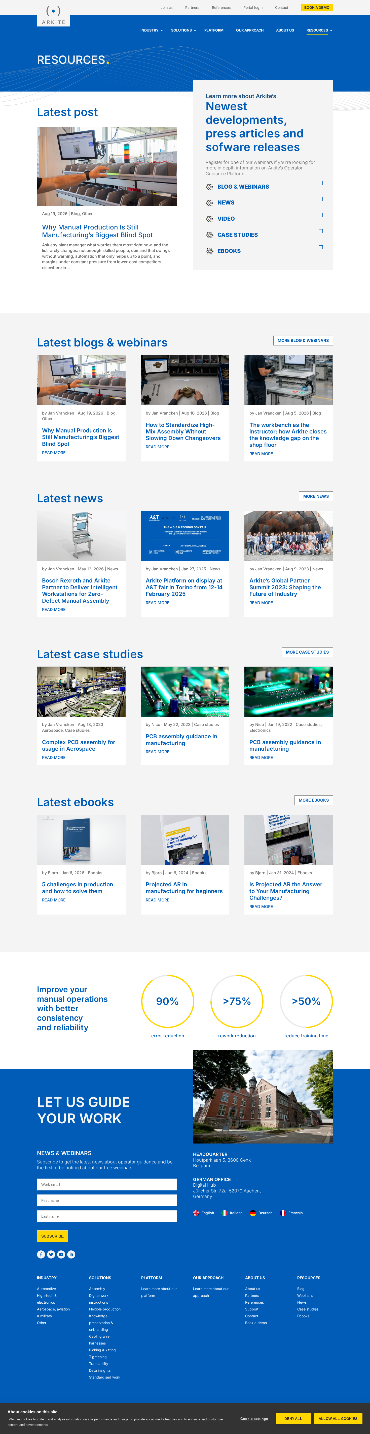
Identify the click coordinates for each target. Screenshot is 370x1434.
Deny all (293, 1419)
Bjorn (53, 872)
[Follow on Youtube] (61, 1254)
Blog (75, 213)
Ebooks (95, 872)
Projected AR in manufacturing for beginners (184, 887)
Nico (156, 724)
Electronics (260, 730)
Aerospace (52, 730)
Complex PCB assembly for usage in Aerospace (78, 745)
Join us (167, 7)
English (208, 1212)
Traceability (98, 1363)
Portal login (253, 7)
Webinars (305, 1295)
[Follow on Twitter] (51, 1254)
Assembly (97, 1288)
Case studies (77, 730)
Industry (149, 30)
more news (316, 496)
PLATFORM (151, 1277)
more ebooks (314, 800)
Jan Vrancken (61, 413)
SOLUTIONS (100, 1277)
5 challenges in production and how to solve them (77, 887)
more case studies (307, 652)
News (112, 568)
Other (87, 213)
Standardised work (104, 1377)
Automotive (46, 1288)
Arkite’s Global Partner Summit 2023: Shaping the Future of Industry (285, 587)
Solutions (181, 30)
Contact (281, 7)
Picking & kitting (102, 1350)
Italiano (236, 1212)
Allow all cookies (338, 1419)
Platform (214, 30)
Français (295, 1212)
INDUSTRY (47, 1277)
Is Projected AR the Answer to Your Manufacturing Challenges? (285, 891)
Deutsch (265, 1212)
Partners (192, 7)
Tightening (98, 1357)
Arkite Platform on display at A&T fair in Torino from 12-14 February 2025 (184, 587)
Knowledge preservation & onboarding (101, 1323)
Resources (317, 30)
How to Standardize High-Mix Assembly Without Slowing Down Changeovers (183, 431)
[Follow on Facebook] (41, 1254)
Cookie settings (254, 1419)
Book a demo (316, 7)
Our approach (250, 30)
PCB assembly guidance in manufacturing (181, 739)
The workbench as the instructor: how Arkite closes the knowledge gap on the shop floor (288, 434)
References (221, 7)
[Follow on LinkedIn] (71, 1254)
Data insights (99, 1370)
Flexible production (105, 1309)
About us (285, 30)
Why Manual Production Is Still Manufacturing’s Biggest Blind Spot (97, 231)
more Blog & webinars (303, 340)
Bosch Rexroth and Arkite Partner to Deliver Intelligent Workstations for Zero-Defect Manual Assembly (80, 590)
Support (251, 1309)
